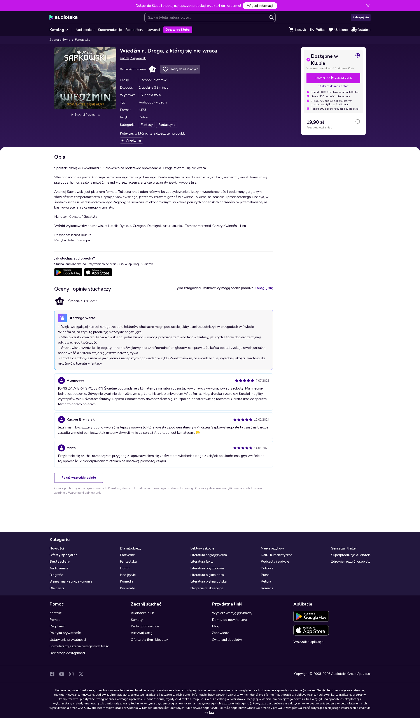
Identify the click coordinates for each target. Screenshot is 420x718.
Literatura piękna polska (208, 581)
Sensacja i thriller (344, 548)
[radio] (333, 61)
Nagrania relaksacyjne (206, 588)
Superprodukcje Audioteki (351, 555)
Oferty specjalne (63, 555)
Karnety (137, 619)
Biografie (56, 574)
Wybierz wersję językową (232, 613)
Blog (215, 626)
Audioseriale (84, 29)
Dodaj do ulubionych (184, 69)
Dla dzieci (56, 588)
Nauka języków (272, 548)
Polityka (267, 568)
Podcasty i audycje (275, 561)
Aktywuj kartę (141, 632)
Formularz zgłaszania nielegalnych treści (79, 646)
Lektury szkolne (202, 548)
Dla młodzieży (130, 548)
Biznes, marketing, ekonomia (70, 581)
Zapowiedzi (220, 632)
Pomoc (54, 619)
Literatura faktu (202, 561)
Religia (266, 581)
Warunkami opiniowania (85, 493)
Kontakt (55, 613)
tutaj (212, 712)
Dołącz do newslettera (229, 619)
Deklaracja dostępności (67, 653)
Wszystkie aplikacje (308, 641)
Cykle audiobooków (227, 639)
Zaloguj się (360, 17)
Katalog (56, 29)
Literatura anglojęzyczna (208, 555)
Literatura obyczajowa (207, 568)
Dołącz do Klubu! (177, 30)
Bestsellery (134, 29)
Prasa (265, 574)
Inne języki (128, 574)
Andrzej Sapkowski (133, 58)
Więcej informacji (260, 5)
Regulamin (57, 626)
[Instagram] (71, 674)
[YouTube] (61, 674)
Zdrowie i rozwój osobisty (350, 561)
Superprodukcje (110, 29)
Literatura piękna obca (207, 574)
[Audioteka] (63, 17)
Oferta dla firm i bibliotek (149, 639)
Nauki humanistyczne (276, 555)
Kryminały (127, 588)
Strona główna (59, 40)
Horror (125, 568)
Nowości (153, 29)
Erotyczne (127, 555)
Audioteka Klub (142, 613)
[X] (81, 674)
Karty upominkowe (145, 626)
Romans (267, 588)
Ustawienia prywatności (67, 640)
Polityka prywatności (65, 632)
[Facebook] (52, 674)
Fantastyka (82, 40)
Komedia (126, 581)
